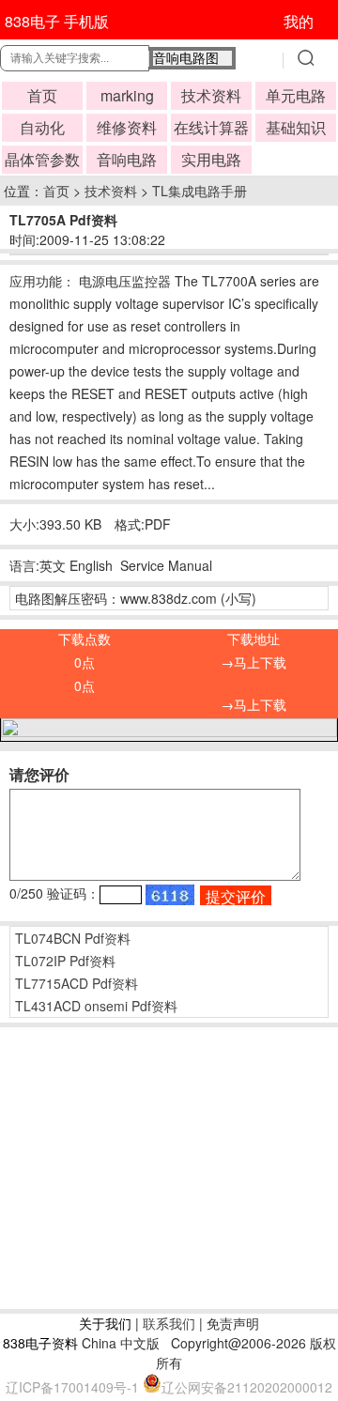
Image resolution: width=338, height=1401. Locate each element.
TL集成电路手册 (199, 190)
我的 (299, 21)
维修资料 (127, 127)
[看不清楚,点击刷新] (170, 895)
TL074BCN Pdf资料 (73, 938)
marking (127, 95)
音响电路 (127, 159)
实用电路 (211, 159)
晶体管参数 (42, 159)
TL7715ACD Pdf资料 (76, 983)
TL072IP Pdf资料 (65, 960)
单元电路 (296, 95)
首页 (42, 95)
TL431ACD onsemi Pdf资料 (96, 1005)
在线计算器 (211, 127)
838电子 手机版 (57, 21)
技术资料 (211, 95)
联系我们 (169, 1323)
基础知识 (296, 127)
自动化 (42, 127)
